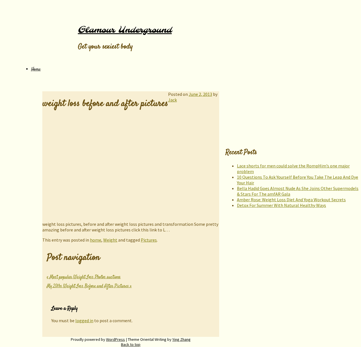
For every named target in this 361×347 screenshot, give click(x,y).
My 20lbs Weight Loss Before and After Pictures (89, 286)
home (95, 240)
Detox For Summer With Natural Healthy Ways (281, 205)
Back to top (130, 344)
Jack (172, 100)
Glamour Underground (125, 30)
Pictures (149, 240)
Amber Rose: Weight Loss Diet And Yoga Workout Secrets (291, 199)
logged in (84, 320)
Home (36, 69)
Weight (110, 240)
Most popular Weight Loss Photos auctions (84, 277)
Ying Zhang (181, 339)
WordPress (115, 339)
